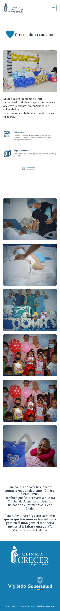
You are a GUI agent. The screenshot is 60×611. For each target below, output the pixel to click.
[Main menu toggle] (53, 8)
